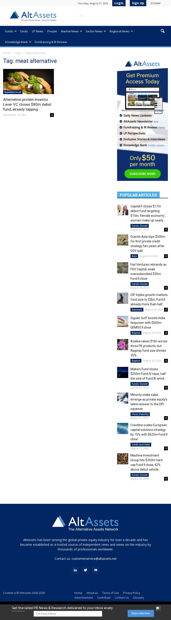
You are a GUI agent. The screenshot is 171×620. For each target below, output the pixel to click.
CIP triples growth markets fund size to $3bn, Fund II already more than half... (149, 299)
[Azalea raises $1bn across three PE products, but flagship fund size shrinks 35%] (122, 344)
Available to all (12, 92)
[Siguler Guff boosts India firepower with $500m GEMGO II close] (122, 321)
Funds (9, 31)
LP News (37, 31)
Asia (134, 256)
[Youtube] (95, 570)
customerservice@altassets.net (94, 558)
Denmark (137, 309)
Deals (24, 31)
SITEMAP (156, 3)
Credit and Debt (141, 444)
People (52, 31)
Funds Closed (139, 225)
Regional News (120, 31)
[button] (162, 31)
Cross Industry (140, 414)
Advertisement (83, 597)
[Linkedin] (75, 570)
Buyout (136, 332)
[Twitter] (85, 570)
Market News (70, 31)
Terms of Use (110, 593)
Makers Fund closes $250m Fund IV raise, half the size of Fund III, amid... (148, 373)
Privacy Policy (131, 593)
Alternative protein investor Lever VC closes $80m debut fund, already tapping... (27, 104)
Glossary (138, 597)
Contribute (104, 597)
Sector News (94, 31)
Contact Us (122, 597)
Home (7, 53)
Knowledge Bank (16, 42)
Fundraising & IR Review (51, 42)
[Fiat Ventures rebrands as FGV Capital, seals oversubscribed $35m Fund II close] (122, 267)
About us (92, 593)
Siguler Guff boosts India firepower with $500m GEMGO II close (147, 322)
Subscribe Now (141, 613)
